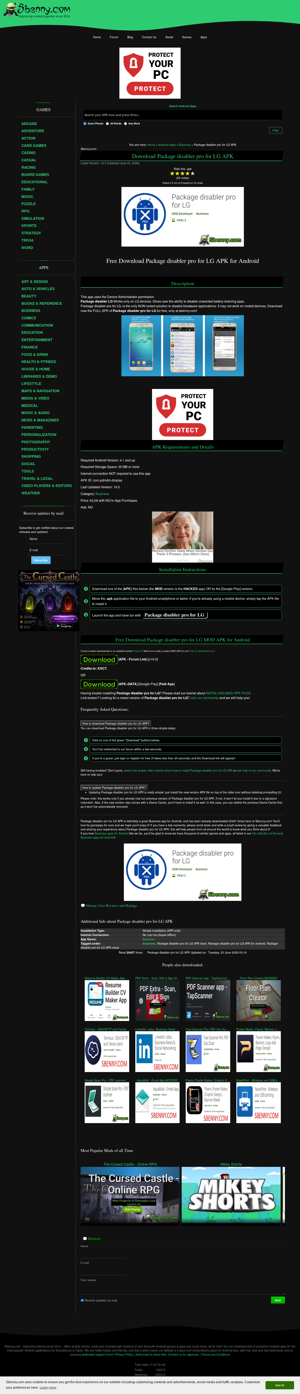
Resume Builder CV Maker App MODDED (107, 978)
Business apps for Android (112, 833)
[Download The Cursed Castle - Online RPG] (130, 1194)
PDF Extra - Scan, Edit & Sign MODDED (157, 978)
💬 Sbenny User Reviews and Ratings (109, 905)
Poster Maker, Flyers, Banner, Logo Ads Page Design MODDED (258, 1029)
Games (186, 37)
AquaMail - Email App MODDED (157, 1080)
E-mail (85, 1262)
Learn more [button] (48, 1387)
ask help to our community (254, 770)
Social (169, 37)
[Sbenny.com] (36, 9)
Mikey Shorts (231, 1164)
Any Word (134, 123)
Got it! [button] (280, 1385)
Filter (275, 130)
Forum (114, 37)
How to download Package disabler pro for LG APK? (115, 723)
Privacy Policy (124, 1354)
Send (278, 1300)
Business (102, 493)
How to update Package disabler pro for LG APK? (114, 787)
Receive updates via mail (101, 1300)
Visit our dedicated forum (202, 650)
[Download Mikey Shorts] (231, 1194)
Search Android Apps (182, 106)
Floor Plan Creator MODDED (258, 978)
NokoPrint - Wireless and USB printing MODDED (258, 1080)
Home (97, 37)
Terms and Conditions (216, 1354)
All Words (115, 123)
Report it (138, 650)
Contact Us (149, 37)
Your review (88, 1280)
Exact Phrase (95, 123)
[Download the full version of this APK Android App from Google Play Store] (99, 683)
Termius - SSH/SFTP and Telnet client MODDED (107, 1029)
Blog (130, 37)
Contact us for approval (183, 1354)
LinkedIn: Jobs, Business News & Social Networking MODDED (157, 1029)
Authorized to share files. (151, 1354)
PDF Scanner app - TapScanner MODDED (208, 978)
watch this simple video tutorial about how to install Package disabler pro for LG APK (178, 770)
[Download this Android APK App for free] (99, 659)
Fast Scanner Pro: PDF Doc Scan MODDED (208, 1029)
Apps (203, 37)
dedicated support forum (97, 1354)
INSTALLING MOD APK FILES (228, 693)
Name (84, 1246)
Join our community (204, 697)
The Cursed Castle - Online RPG (130, 1164)
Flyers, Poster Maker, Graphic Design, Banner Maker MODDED (208, 1080)
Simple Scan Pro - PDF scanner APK (107, 1080)
